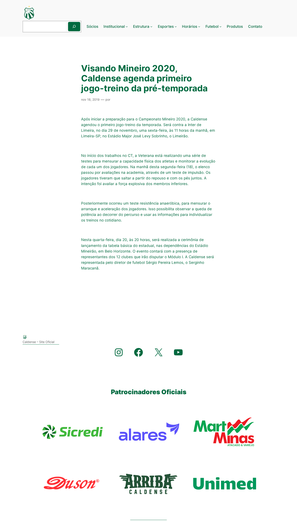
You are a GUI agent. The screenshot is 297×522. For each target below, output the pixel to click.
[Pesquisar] (74, 26)
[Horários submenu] (199, 26)
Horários (189, 26)
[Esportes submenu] (176, 26)
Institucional (114, 26)
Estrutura (141, 26)
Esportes (166, 26)
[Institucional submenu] (127, 26)
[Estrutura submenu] (151, 26)
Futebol (212, 26)
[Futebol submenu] (220, 26)
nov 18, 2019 (90, 99)
